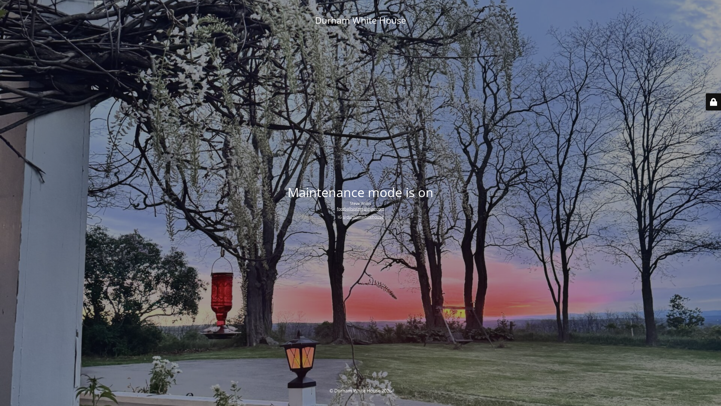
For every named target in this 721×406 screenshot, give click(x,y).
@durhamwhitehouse (363, 217)
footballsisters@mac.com (360, 208)
